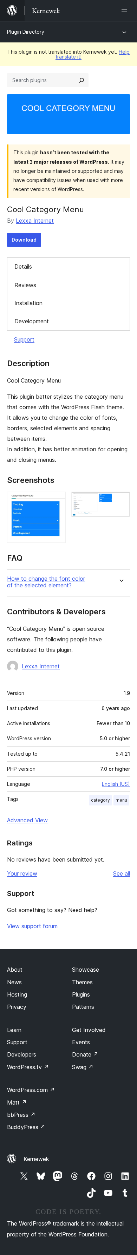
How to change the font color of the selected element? (46, 582)
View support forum (32, 926)
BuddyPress (26, 1127)
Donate (85, 1054)
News (14, 982)
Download (24, 240)
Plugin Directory (25, 32)
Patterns (83, 1006)
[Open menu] (126, 10)
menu (121, 800)
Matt (17, 1102)
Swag (82, 1067)
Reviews (25, 285)
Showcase (85, 969)
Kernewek (36, 1158)
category (100, 800)
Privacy (16, 1006)
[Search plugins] (81, 80)
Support (24, 339)
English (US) (116, 784)
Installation (28, 302)
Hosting (17, 994)
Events (81, 1042)
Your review (22, 873)
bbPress (21, 1114)
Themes (82, 982)
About (14, 969)
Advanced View (27, 820)
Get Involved (89, 1029)
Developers (21, 1054)
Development (31, 321)
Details (23, 266)
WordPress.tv (28, 1067)
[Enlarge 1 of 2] (56, 501)
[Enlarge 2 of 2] (120, 501)
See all (121, 873)
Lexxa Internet (35, 220)
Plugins (81, 994)
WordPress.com (31, 1089)
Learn (14, 1029)
